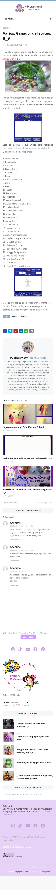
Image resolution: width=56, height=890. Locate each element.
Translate (24, 705)
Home (13, 867)
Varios (23, 316)
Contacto (42, 867)
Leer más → (8, 814)
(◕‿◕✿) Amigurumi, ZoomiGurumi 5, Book (23, 427)
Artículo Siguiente (44, 502)
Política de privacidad (27, 867)
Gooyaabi (46, 871)
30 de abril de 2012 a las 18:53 (21, 550)
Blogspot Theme (21, 871)
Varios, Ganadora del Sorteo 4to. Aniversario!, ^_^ (27, 458)
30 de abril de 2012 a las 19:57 (21, 571)
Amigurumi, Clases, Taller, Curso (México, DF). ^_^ (33, 751)
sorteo (6, 28)
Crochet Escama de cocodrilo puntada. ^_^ (31, 725)
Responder (14, 539)
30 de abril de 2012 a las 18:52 (21, 526)
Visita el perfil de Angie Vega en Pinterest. (23, 794)
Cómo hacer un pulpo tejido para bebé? (33, 738)
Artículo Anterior (11, 502)
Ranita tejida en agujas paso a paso (34, 762)
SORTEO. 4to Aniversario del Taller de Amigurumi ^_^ (27, 491)
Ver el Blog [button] (28, 637)
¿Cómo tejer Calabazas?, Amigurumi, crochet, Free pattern (35, 777)
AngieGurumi (15, 45)
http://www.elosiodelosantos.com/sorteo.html (26, 148)
